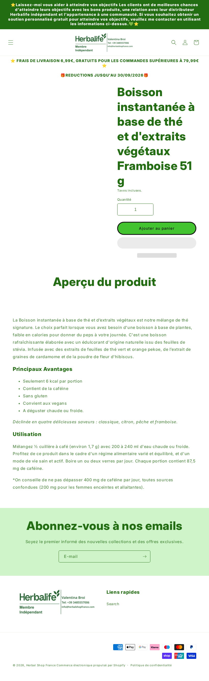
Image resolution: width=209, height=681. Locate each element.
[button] (156, 243)
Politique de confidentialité (151, 665)
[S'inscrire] (144, 556)
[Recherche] (173, 42)
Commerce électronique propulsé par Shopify (91, 665)
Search (113, 604)
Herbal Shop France (41, 665)
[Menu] (10, 42)
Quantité (124, 199)
